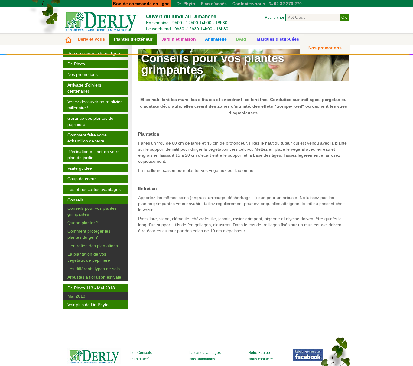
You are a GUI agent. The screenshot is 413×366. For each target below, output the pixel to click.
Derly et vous (91, 39)
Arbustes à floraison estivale (94, 277)
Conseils (75, 200)
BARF (242, 39)
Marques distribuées (278, 39)
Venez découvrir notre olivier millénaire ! (94, 104)
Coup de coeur (81, 178)
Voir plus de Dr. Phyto (88, 304)
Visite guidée (79, 168)
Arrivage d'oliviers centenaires (84, 88)
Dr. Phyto (186, 3)
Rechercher (274, 17)
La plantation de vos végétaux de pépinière (88, 257)
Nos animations (202, 359)
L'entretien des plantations (92, 245)
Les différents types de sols (93, 268)
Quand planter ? (83, 222)
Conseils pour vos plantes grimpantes (92, 211)
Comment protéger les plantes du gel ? (88, 234)
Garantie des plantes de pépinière (90, 121)
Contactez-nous (248, 3)
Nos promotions (325, 47)
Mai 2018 (76, 296)
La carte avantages (205, 353)
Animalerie (216, 39)
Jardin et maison (178, 39)
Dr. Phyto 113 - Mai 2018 (91, 288)
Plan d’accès (140, 359)
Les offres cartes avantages (94, 189)
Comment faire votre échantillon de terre (87, 137)
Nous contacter (260, 359)
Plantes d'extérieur (133, 39)
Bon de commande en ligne (93, 53)
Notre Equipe (259, 353)
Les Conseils (141, 353)
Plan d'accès (214, 3)
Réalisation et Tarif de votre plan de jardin (93, 154)
